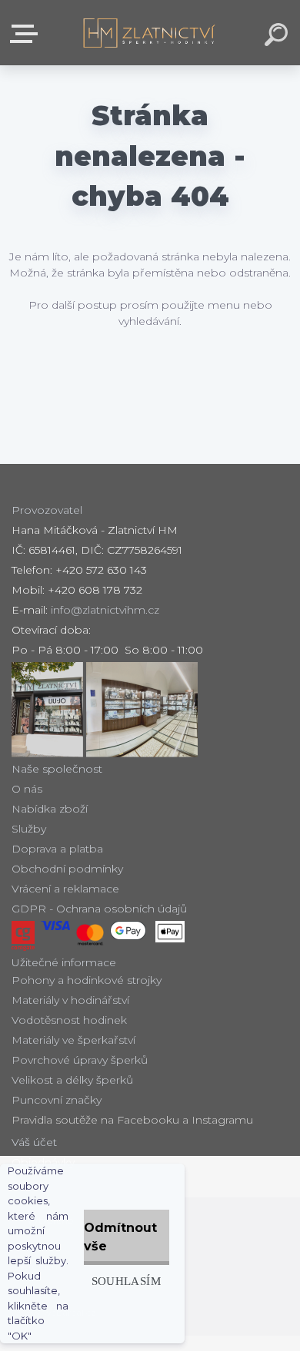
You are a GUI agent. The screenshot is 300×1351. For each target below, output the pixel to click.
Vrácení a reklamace (65, 889)
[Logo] (149, 32)
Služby (29, 829)
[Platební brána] (23, 936)
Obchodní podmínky (67, 869)
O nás (27, 789)
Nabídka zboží (50, 809)
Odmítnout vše (120, 1236)
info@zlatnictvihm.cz (105, 610)
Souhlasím (126, 1280)
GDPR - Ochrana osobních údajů (99, 909)
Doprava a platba (57, 849)
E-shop (27, 34)
